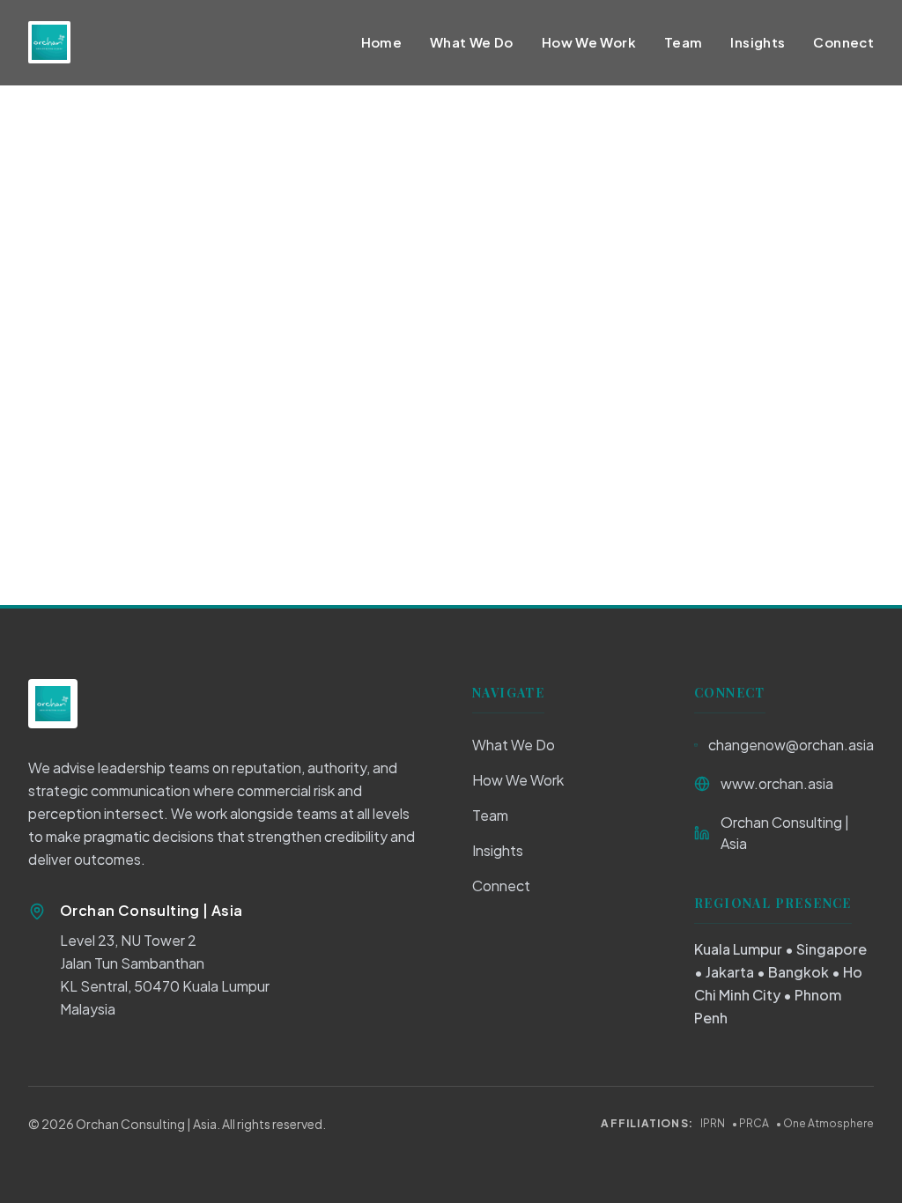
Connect (843, 41)
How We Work (589, 41)
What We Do (472, 41)
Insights (757, 41)
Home (382, 41)
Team (683, 41)
